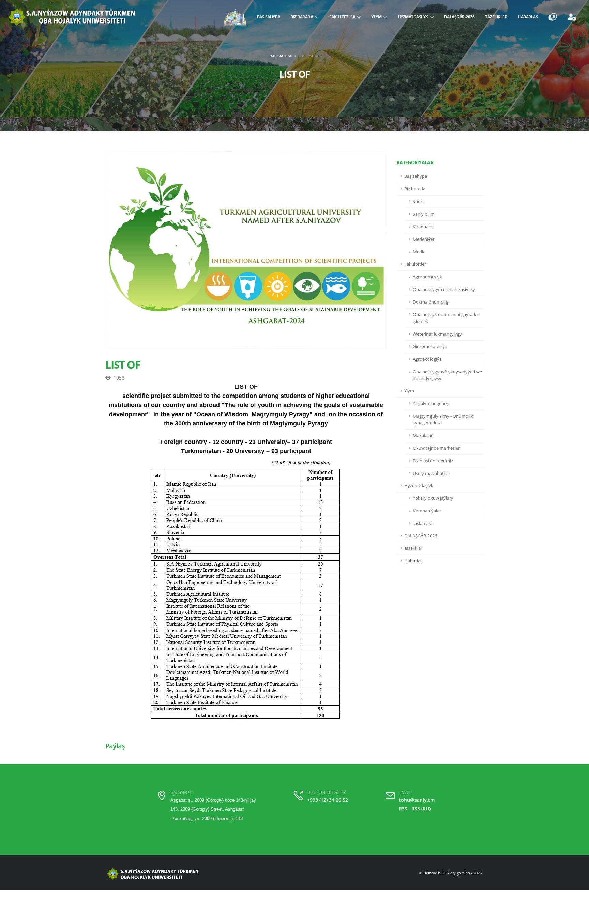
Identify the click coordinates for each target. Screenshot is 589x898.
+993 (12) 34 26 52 (327, 799)
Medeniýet (424, 239)
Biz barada (302, 17)
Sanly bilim (424, 214)
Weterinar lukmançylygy (437, 334)
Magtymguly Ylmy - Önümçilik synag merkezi (443, 419)
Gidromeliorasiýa (430, 347)
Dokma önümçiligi (431, 302)
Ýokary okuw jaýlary (433, 498)
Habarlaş (528, 17)
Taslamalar (423, 523)
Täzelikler (496, 17)
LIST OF (122, 364)
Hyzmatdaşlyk (414, 17)
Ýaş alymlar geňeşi (431, 403)
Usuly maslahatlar (431, 473)
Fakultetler (343, 17)
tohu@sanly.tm (417, 799)
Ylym (377, 17)
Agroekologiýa (427, 359)
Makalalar (423, 435)
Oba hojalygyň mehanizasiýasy (444, 289)
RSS (403, 808)
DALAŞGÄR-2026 (459, 17)
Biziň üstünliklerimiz (433, 461)
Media (419, 252)
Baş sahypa (268, 17)
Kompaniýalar (427, 511)
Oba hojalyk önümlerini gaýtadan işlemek (446, 318)
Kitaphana (423, 227)
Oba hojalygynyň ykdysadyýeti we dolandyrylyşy (447, 375)
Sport (418, 201)
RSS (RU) (421, 808)
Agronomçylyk (427, 277)
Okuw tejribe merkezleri (437, 448)
